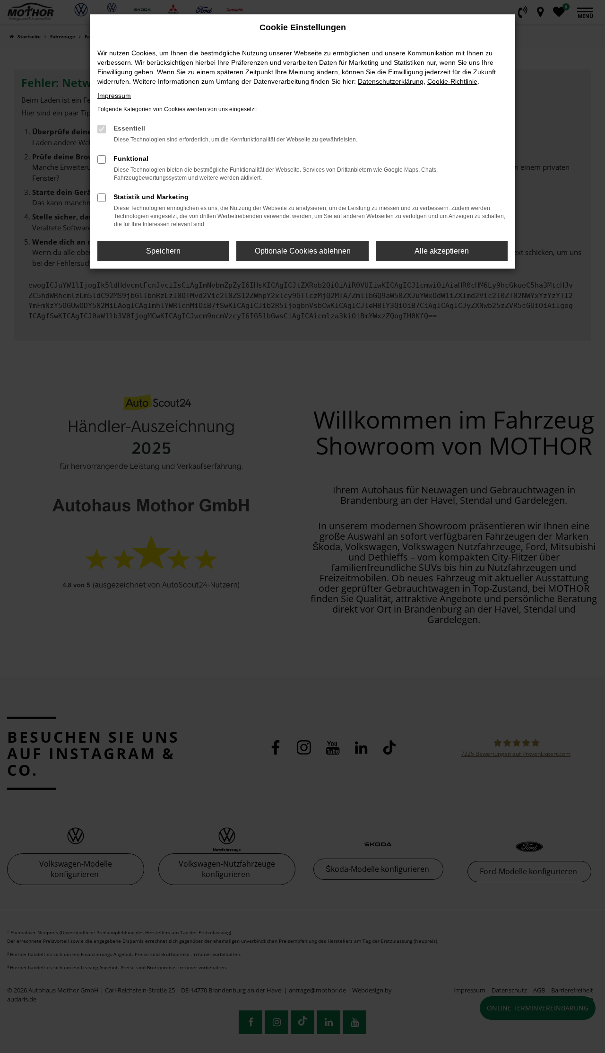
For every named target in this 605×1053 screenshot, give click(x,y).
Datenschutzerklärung (391, 81)
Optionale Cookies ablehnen (303, 251)
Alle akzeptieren (442, 251)
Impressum (114, 95)
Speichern (163, 251)
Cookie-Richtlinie (452, 81)
